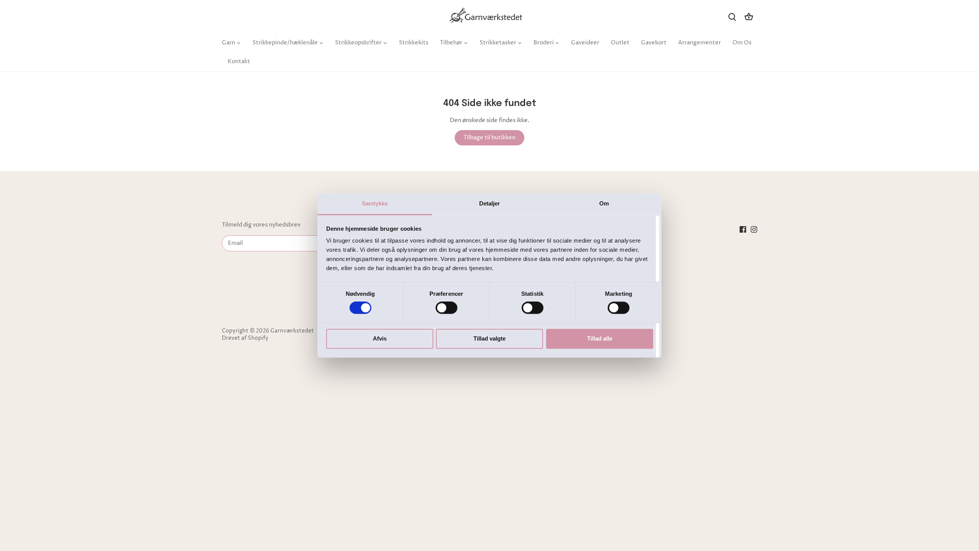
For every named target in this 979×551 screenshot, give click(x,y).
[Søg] (732, 16)
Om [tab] (604, 203)
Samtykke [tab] (375, 203)
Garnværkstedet (292, 331)
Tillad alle (599, 338)
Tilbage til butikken (489, 138)
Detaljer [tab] (489, 203)
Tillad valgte (489, 338)
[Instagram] (754, 229)
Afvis (380, 338)
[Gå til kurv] (748, 16)
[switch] (446, 308)
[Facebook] (743, 229)
